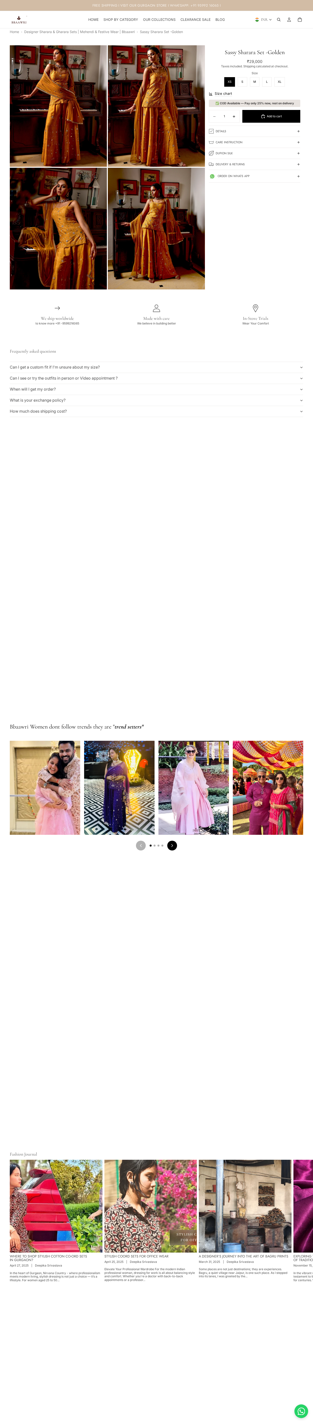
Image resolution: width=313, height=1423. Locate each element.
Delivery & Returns (230, 164)
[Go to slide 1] (151, 846)
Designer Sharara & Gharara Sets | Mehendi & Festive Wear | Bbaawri (79, 32)
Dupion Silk (224, 153)
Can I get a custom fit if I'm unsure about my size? (55, 367)
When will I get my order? (33, 389)
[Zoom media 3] (58, 228)
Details (221, 131)
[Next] (172, 845)
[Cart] (299, 19)
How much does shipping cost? (38, 411)
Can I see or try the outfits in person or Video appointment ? (64, 378)
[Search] (278, 19)
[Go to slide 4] (162, 846)
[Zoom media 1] (58, 106)
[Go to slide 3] (158, 846)
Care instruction (229, 142)
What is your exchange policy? (38, 400)
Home (14, 32)
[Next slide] (297, 1220)
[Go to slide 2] (155, 846)
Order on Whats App (234, 176)
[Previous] (141, 845)
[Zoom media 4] (156, 228)
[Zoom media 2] (156, 106)
